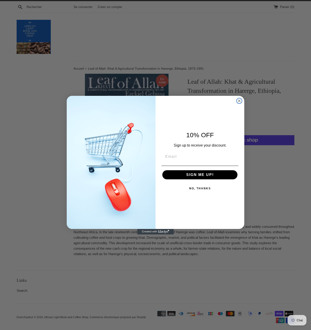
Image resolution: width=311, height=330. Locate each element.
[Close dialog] (239, 101)
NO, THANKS (200, 188)
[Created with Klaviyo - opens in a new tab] (155, 231)
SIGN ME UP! (200, 175)
